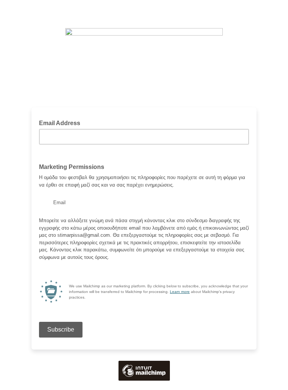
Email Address (62, 122)
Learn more (180, 292)
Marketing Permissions (71, 167)
